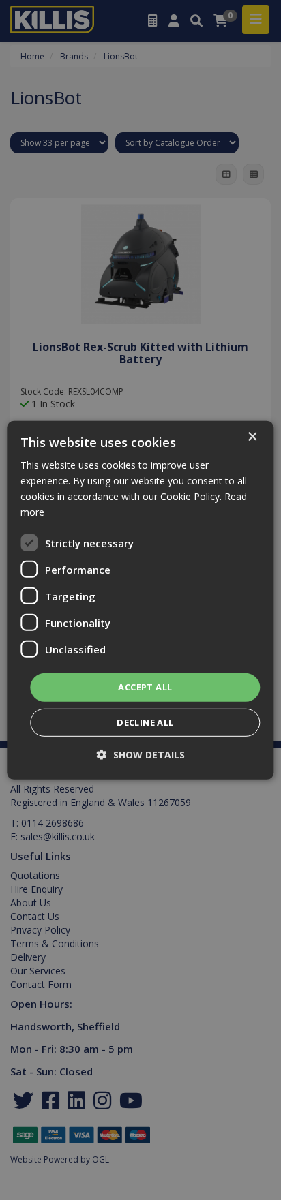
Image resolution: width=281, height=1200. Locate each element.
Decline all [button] (145, 722)
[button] (141, 755)
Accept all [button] (145, 687)
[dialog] (140, 599)
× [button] (252, 436)
